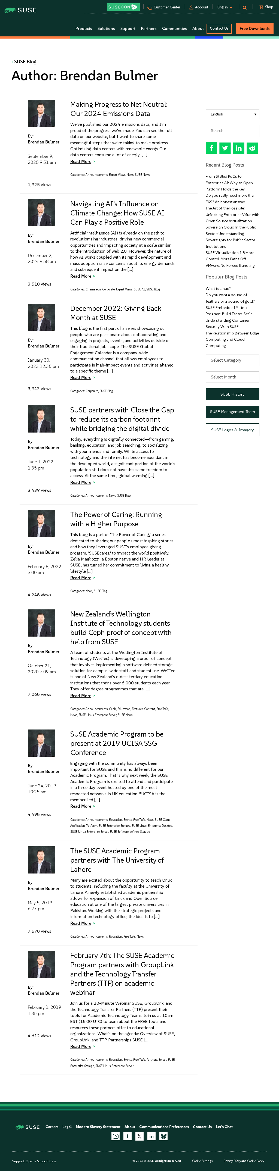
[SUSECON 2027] (123, 7)
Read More (80, 161)
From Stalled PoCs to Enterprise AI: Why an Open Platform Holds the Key (229, 183)
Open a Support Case (41, 1161)
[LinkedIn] (151, 1136)
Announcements (97, 175)
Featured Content (143, 709)
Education (124, 709)
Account (201, 7)
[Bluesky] (163, 1136)
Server (162, 1060)
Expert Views (117, 175)
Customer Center (167, 7)
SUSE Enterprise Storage (114, 826)
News (130, 175)
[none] (233, 114)
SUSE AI (139, 289)
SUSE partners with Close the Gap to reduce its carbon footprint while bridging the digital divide (122, 419)
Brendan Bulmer (43, 142)
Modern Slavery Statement (98, 1127)
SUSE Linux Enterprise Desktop (152, 826)
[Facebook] (127, 1136)
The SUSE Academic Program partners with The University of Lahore (116, 860)
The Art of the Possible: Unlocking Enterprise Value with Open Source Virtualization (232, 214)
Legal (67, 1127)
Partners (152, 1060)
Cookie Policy (255, 1161)
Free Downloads (255, 28)
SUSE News (142, 175)
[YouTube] (115, 1136)
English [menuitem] (217, 114)
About (130, 1127)
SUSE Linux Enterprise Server (97, 715)
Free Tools (162, 709)
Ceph (112, 709)
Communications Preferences (164, 1127)
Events (127, 820)
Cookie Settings (202, 1161)
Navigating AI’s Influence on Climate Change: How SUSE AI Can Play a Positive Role (117, 213)
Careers (52, 1127)
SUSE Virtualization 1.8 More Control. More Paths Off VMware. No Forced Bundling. (231, 259)
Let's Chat (224, 1127)
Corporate (108, 289)
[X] (139, 1136)
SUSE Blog (25, 62)
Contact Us (219, 28)
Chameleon (93, 289)
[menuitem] (233, 114)
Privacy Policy (232, 1161)
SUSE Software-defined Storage (130, 832)
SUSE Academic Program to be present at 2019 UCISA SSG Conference (116, 743)
